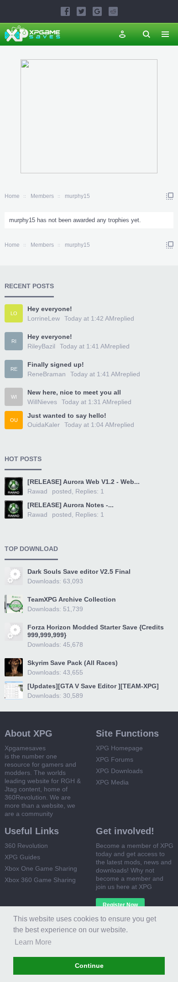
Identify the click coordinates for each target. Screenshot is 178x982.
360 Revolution (26, 845)
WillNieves (42, 401)
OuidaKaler (43, 424)
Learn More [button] (33, 942)
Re (13, 369)
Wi (14, 397)
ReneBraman (46, 374)
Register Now (120, 905)
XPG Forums (114, 759)
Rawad (37, 491)
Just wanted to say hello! (66, 415)
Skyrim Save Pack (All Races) (72, 662)
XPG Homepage (119, 748)
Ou (14, 420)
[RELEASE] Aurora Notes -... (70, 505)
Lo (13, 313)
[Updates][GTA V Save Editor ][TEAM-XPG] (93, 686)
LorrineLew (43, 318)
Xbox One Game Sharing (41, 868)
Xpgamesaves (25, 748)
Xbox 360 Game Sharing (40, 879)
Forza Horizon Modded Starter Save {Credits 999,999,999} (95, 631)
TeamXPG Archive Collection (71, 599)
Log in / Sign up (122, 34)
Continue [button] (89, 965)
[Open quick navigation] (170, 196)
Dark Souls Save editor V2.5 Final (79, 571)
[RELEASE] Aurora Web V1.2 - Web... (83, 481)
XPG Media (112, 782)
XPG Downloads (119, 770)
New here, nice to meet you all (74, 392)
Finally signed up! (55, 364)
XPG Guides (22, 857)
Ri (13, 341)
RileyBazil (41, 346)
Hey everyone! (49, 308)
